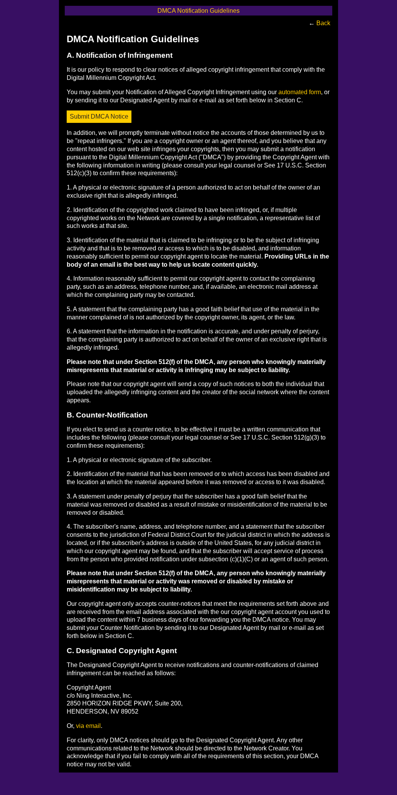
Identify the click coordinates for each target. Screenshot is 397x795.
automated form (299, 92)
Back (323, 23)
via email (88, 726)
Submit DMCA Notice (99, 116)
